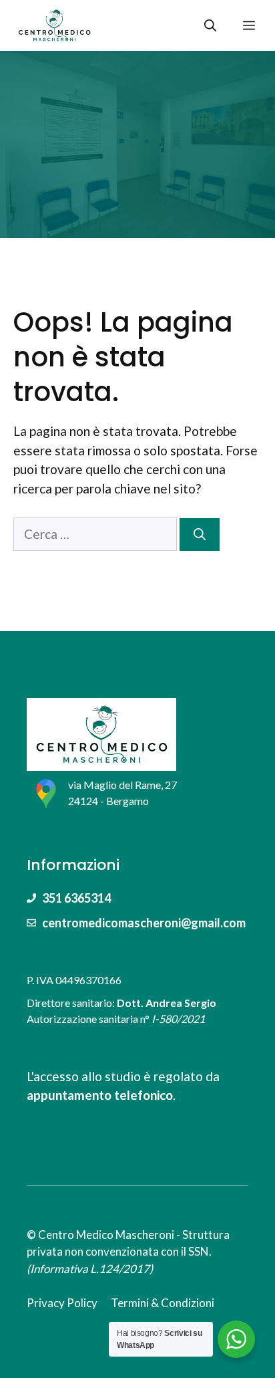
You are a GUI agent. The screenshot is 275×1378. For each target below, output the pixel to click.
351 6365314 (76, 898)
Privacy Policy (62, 1303)
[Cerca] (200, 534)
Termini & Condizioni (162, 1303)
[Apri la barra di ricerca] (210, 25)
